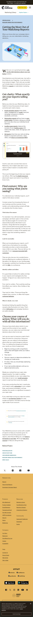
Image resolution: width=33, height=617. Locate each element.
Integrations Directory (21, 510)
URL (9, 265)
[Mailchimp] (21, 576)
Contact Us (5, 552)
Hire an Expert (5, 555)
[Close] (31, 604)
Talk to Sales (5, 560)
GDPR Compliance (6, 515)
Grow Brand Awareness (9, 455)
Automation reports (10, 118)
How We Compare (6, 512)
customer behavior (8, 296)
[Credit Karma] (20, 573)
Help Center (5, 557)
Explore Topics (23, 12)
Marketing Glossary (21, 507)
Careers (4, 541)
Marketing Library (10, 12)
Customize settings (16, 613)
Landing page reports (11, 126)
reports (11, 86)
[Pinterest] (27, 590)
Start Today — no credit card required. (16, 3)
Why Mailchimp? (6, 502)
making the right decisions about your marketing (16, 72)
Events (18, 524)
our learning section (15, 398)
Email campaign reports (11, 110)
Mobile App (5, 523)
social (21, 112)
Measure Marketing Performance (12, 22)
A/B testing (9, 309)
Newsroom (5, 536)
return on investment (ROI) (19, 137)
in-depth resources (22, 176)
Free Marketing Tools (21, 505)
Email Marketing (6, 507)
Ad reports (7, 134)
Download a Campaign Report (9, 487)
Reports (4, 481)
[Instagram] (14, 590)
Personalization (7, 450)
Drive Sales (5, 460)
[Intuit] (16, 569)
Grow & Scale (6, 20)
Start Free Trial (22, 7)
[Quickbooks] (12, 576)
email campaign (23, 378)
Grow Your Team (7, 453)
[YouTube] (22, 590)
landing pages (18, 128)
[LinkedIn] (18, 590)
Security (4, 517)
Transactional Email (7, 510)
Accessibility (5, 543)
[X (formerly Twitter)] (10, 590)
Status (4, 520)
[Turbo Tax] (12, 573)
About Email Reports (7, 484)
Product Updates (6, 505)
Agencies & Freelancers (22, 519)
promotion (18, 386)
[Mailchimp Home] (7, 7)
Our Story (4, 533)
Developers (19, 521)
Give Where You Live (7, 538)
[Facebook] (6, 590)
